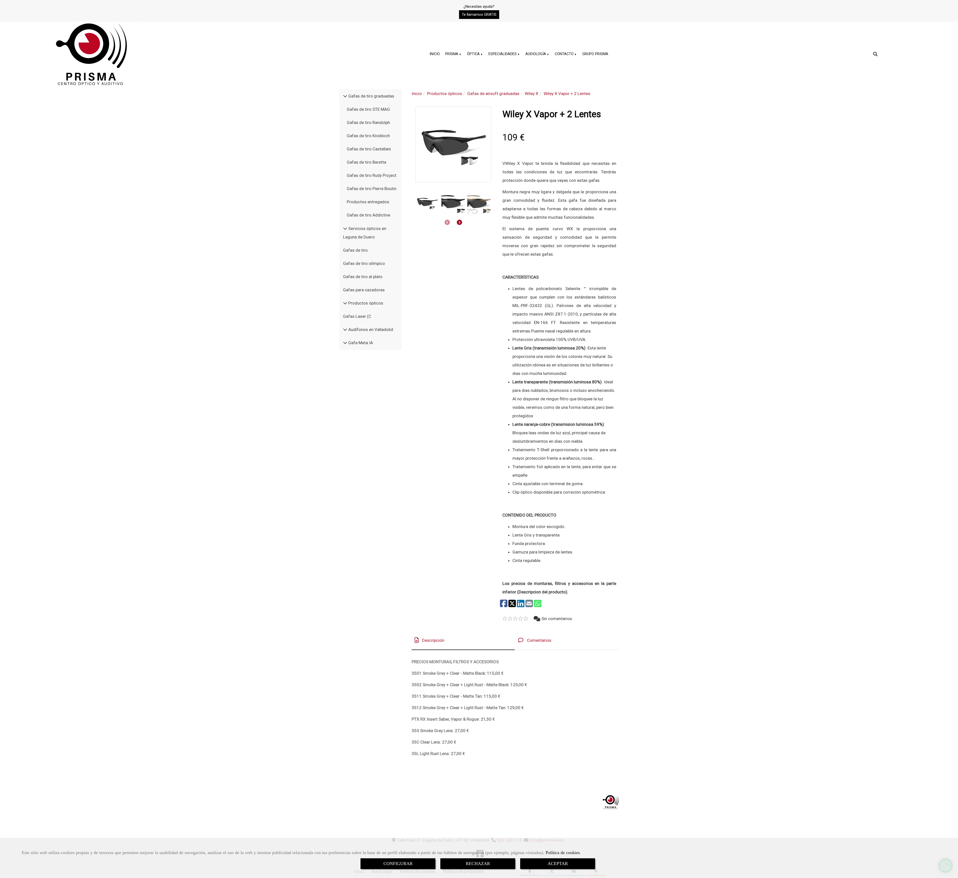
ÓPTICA (474, 54)
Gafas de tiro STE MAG (368, 109)
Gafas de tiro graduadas (370, 96)
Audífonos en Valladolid (370, 329)
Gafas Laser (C (357, 316)
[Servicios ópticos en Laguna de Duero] (345, 228)
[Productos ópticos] (345, 303)
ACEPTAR (558, 863)
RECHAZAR (478, 863)
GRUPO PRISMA (595, 54)
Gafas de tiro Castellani (369, 148)
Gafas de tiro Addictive (368, 215)
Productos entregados (368, 201)
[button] (479, 14)
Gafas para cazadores (364, 289)
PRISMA (452, 54)
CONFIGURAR (398, 863)
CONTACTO (565, 54)
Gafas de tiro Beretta (366, 162)
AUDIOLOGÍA (536, 54)
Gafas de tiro (355, 250)
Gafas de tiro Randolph (368, 122)
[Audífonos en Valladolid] (345, 329)
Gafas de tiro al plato (362, 276)
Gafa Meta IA (360, 342)
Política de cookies (563, 852)
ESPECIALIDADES (503, 54)
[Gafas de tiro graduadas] (345, 96)
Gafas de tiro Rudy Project (371, 175)
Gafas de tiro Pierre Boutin (371, 188)
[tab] (463, 640)
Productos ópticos (365, 303)
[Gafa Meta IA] (345, 342)
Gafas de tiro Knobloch (368, 135)
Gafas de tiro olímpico (364, 263)
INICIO (435, 54)
